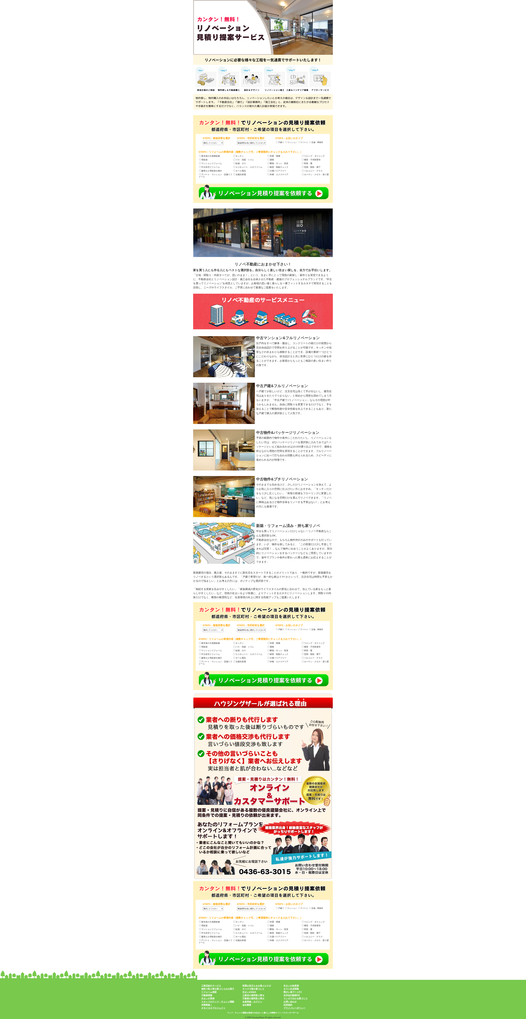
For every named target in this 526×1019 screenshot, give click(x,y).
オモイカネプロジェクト (213, 1008)
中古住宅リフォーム (210, 167)
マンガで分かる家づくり (296, 998)
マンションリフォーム (211, 163)
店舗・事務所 (317, 142)
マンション (292, 142)
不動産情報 (206, 995)
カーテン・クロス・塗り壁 (316, 174)
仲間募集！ (206, 1005)
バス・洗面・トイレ (245, 159)
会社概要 (246, 1005)
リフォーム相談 (209, 992)
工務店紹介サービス (211, 985)
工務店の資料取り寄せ (253, 995)
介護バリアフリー (278, 171)
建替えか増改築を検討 (211, 171)
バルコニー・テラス (313, 171)
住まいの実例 (208, 998)
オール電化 (241, 171)
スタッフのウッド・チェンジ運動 (217, 1002)
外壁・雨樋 (275, 156)
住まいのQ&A (249, 992)
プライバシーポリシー (294, 1008)
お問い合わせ (290, 1002)
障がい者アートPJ (293, 992)
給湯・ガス (241, 163)
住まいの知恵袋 (291, 985)
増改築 (204, 159)
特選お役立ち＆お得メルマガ (256, 985)
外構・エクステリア (279, 174)
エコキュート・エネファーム (249, 167)
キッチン (240, 156)
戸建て (281, 142)
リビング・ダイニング (314, 156)
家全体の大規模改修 (210, 156)
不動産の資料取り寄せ (253, 998)
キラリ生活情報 (291, 989)
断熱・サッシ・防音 (279, 163)
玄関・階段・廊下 (312, 167)
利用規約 (288, 1005)
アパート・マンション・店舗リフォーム (215, 175)
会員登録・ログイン (252, 1002)
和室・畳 (308, 163)
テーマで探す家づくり (253, 989)
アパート (304, 142)
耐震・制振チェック (279, 167)
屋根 (272, 159)
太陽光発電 (241, 174)
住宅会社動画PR (292, 995)
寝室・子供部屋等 (312, 159)
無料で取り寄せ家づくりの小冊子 (217, 989)
